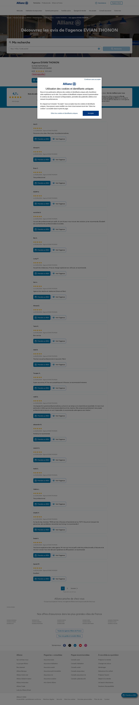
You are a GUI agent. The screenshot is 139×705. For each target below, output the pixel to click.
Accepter (91, 113)
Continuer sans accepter (92, 79)
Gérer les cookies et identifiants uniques (64, 113)
